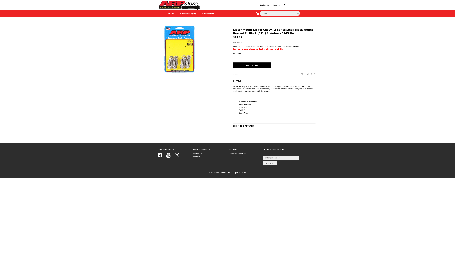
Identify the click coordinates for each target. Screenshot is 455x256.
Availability (238, 46)
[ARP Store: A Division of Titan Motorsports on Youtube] (168, 156)
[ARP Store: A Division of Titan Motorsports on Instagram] (177, 156)
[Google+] (315, 74)
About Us (276, 5)
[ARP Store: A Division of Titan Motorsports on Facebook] (160, 156)
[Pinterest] (311, 74)
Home (171, 13)
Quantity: (237, 54)
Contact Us (264, 5)
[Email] (302, 74)
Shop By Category (187, 13)
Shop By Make (207, 13)
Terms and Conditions (237, 154)
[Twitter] (308, 74)
